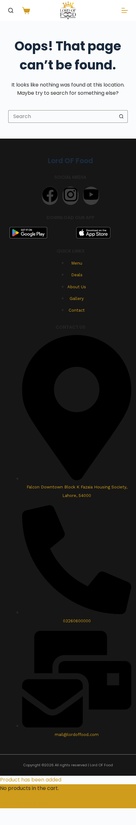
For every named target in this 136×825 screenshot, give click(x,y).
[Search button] (121, 116)
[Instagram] (70, 196)
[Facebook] (50, 196)
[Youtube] (91, 196)
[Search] (10, 10)
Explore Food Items (24, 804)
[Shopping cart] (25, 11)
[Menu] (124, 10)
